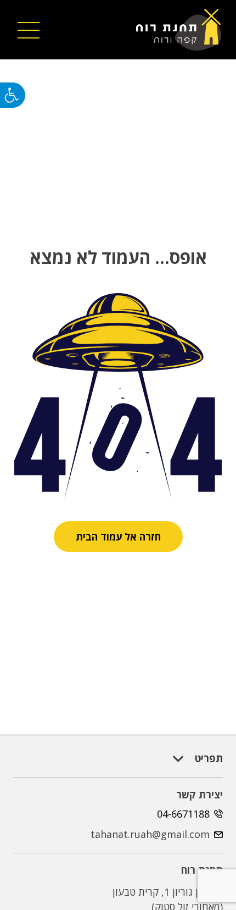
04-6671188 (183, 814)
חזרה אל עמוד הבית (118, 536)
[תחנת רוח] (182, 29)
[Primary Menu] (28, 29)
